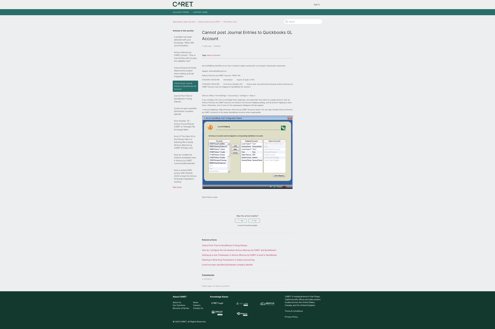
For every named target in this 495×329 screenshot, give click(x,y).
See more (177, 187)
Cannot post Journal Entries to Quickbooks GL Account (185, 86)
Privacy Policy (291, 317)
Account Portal (181, 12)
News (195, 302)
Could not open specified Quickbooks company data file (185, 111)
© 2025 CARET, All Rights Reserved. (189, 321)
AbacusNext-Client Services (184, 22)
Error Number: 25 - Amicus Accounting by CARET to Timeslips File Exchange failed (184, 125)
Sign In (317, 4)
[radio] (241, 221)
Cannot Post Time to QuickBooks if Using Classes (183, 99)
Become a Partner (181, 308)
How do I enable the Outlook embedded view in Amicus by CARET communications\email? (185, 159)
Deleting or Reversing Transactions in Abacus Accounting (228, 260)
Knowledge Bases (219, 296)
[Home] (183, 6)
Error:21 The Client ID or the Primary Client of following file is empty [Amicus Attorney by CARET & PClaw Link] (184, 142)
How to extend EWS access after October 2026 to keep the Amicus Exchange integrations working (185, 176)
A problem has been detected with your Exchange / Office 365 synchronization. (184, 41)
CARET (183, 296)
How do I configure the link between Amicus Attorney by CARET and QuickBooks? (239, 250)
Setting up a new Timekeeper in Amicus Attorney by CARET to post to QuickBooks (239, 255)
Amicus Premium (213, 55)
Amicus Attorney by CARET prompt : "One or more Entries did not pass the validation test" (185, 56)
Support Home (200, 12)
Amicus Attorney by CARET (209, 22)
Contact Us (198, 308)
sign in (210, 286)
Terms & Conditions (294, 311)
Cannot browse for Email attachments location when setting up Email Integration (185, 72)
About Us (177, 302)
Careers (196, 305)
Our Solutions (179, 305)
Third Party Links (230, 22)
